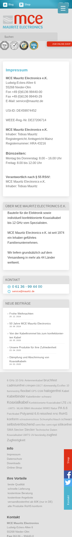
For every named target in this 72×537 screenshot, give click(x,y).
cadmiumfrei (16, 390)
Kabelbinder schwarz (38, 401)
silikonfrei (65, 429)
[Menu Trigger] (63, 8)
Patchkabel (13, 418)
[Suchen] (53, 36)
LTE (63, 407)
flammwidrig (13, 395)
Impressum (14, 459)
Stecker (29, 434)
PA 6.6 (62, 412)
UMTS (26, 439)
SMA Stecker (15, 434)
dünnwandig (49, 390)
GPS (34, 395)
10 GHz (19, 385)
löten (27, 412)
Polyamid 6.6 (29, 418)
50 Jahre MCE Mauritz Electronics (30, 328)
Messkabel (36, 413)
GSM (40, 395)
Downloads (13, 467)
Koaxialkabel (17, 407)
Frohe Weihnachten (21, 318)
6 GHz (11, 385)
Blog (10, 4)
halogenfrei (52, 395)
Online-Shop (14, 472)
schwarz (66, 423)
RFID (55, 418)
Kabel (65, 395)
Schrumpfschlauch (50, 424)
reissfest (46, 418)
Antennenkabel (34, 385)
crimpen (30, 390)
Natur (54, 412)
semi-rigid (51, 429)
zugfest (51, 439)
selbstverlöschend (21, 429)
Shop (27, 4)
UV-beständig (38, 439)
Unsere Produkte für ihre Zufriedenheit (32, 352)
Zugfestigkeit (16, 445)
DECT (39, 390)
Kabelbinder (16, 401)
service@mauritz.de (23, 295)
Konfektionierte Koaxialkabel (45, 407)
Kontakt (68, 500)
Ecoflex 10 (63, 390)
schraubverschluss (29, 424)
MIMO (46, 413)
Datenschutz (14, 463)
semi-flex (40, 429)
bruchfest (50, 385)
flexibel (25, 395)
